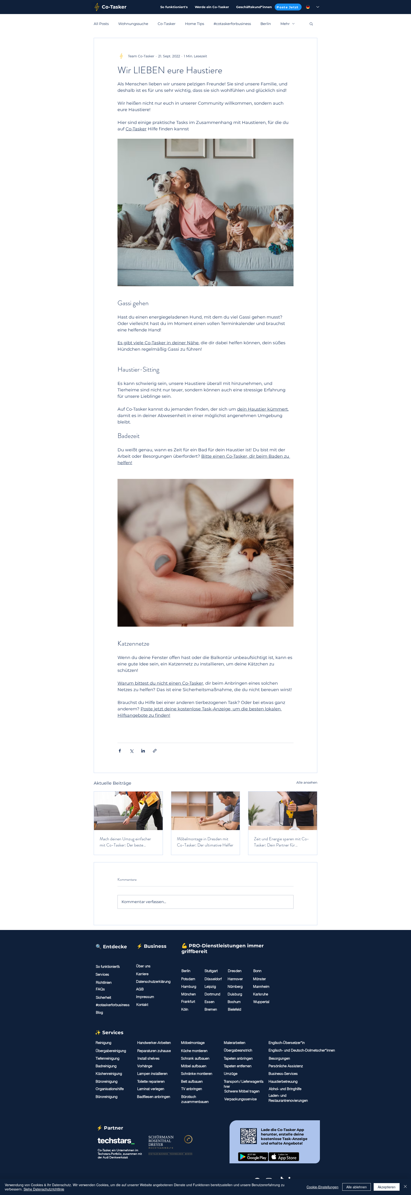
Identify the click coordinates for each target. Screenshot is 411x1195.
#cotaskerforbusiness (232, 23)
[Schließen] (405, 1187)
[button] (311, 23)
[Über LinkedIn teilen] (143, 750)
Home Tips (194, 23)
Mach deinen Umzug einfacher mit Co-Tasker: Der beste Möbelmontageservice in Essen (126, 842)
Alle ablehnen (356, 1187)
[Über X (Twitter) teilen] (131, 750)
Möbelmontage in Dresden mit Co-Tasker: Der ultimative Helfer (205, 842)
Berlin (265, 23)
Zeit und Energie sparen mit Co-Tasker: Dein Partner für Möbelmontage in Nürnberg (281, 842)
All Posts (101, 23)
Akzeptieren (387, 1187)
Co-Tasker (167, 23)
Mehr (285, 23)
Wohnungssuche (133, 23)
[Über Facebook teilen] (119, 750)
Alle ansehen (306, 782)
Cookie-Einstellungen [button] (322, 1187)
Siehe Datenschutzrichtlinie (44, 1189)
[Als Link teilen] (154, 750)
